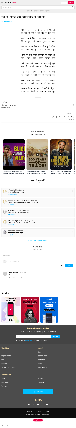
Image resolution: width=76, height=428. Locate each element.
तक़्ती (2, 360)
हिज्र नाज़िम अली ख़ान (6, 21)
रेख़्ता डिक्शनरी (5, 382)
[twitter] (33, 404)
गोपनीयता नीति (29, 340)
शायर (28, 11)
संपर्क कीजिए (41, 360)
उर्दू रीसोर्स (4, 363)
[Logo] (8, 3)
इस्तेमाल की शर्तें (39, 411)
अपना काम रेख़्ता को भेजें (8, 367)
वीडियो (41, 11)
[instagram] (42, 404)
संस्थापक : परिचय (42, 356)
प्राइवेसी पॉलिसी (30, 411)
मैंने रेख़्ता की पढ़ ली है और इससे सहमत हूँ (34, 340)
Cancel (62, 265)
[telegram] (46, 404)
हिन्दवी (3, 378)
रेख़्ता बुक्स (4, 386)
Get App (71, 2)
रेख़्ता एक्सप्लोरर (42, 367)
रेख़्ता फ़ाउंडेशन (42, 352)
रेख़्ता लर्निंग (41, 382)
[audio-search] (72, 7)
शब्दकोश (36, 11)
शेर (31, 11)
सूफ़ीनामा (40, 378)
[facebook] (29, 404)
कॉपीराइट (47, 411)
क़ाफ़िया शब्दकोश (6, 356)
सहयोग (3, 352)
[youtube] (38, 404)
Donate (64, 3)
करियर (40, 363)
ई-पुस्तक (47, 11)
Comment (69, 265)
